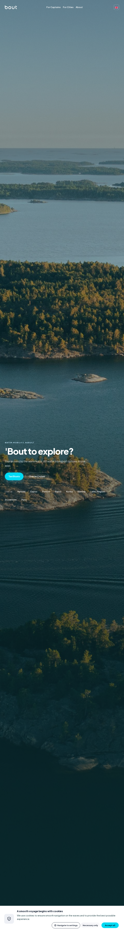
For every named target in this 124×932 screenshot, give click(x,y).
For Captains (53, 7)
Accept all (110, 925)
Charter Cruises (37, 476)
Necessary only (90, 925)
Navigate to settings (67, 925)
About (79, 7)
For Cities (68, 7)
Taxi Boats (14, 476)
